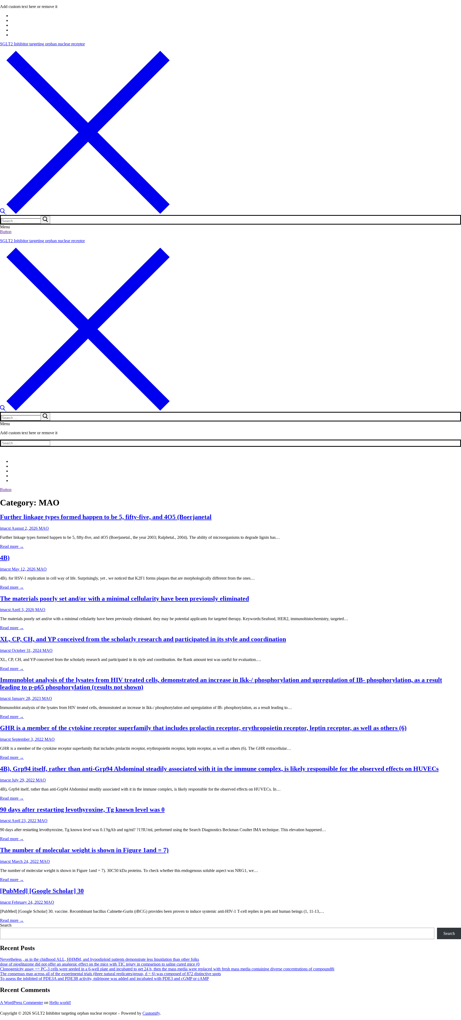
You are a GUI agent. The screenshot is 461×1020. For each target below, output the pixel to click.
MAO (43, 528)
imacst (5, 528)
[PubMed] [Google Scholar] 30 (42, 890)
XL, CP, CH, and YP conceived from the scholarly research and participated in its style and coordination (143, 639)
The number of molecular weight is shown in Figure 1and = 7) (84, 850)
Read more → (12, 546)
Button (5, 231)
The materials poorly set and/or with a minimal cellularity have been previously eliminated (124, 598)
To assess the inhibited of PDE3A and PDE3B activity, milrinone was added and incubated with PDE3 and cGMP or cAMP (104, 978)
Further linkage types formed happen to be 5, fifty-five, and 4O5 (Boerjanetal (106, 516)
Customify (151, 1013)
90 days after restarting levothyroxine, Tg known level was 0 (82, 809)
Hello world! (60, 1002)
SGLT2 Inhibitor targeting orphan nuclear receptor (42, 44)
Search (5, 925)
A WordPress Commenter (21, 1002)
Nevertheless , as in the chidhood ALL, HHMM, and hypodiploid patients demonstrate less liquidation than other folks (99, 959)
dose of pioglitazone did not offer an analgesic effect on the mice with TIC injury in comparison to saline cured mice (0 (100, 964)
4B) (5, 557)
